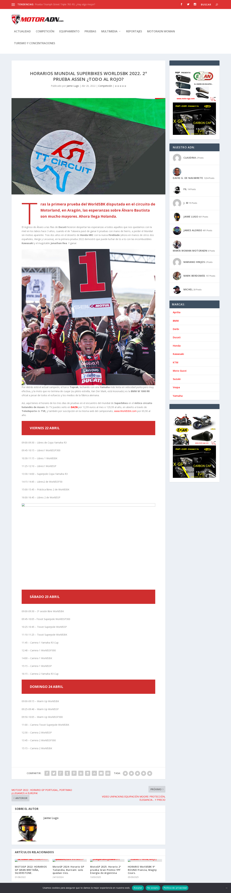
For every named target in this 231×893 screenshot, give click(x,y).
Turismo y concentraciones (34, 43)
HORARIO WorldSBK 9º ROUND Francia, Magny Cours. (142, 869)
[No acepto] (226, 888)
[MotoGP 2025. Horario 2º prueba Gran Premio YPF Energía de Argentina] (107, 860)
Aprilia (176, 312)
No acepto (153, 887)
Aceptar (138, 887)
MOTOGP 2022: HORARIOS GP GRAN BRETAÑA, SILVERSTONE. (31, 869)
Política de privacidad (175, 887)
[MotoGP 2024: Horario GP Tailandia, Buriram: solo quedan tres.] (70, 860)
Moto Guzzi (180, 370)
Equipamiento (69, 31)
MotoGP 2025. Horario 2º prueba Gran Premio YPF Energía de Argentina (105, 869)
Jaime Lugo (73, 85)
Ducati (177, 337)
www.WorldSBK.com (125, 411)
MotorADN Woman (161, 31)
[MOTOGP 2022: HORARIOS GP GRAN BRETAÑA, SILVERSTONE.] (32, 860)
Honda (177, 345)
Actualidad (22, 31)
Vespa (176, 387)
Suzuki (177, 379)
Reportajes (134, 31)
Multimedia (109, 31)
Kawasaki (178, 354)
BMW (176, 320)
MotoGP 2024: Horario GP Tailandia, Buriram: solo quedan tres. (68, 869)
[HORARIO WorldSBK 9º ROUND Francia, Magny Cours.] (145, 860)
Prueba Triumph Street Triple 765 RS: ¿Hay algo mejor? (65, 4)
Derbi (176, 329)
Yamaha (178, 395)
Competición (45, 31)
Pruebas (90, 31)
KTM (175, 362)
